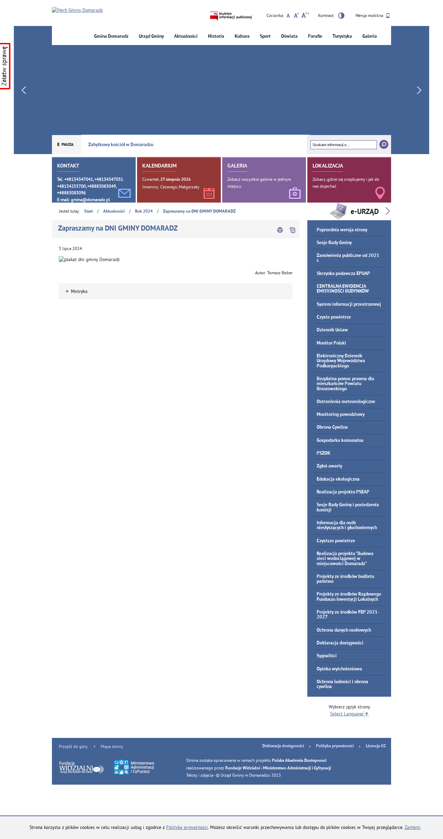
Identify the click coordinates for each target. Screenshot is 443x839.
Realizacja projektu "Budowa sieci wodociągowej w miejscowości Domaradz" (345, 559)
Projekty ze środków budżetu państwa (345, 579)
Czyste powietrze (334, 317)
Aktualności (186, 36)
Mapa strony (112, 746)
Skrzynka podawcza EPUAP (343, 274)
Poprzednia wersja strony (342, 230)
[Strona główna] (77, 10)
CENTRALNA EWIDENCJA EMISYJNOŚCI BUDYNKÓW (343, 289)
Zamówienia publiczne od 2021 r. (348, 258)
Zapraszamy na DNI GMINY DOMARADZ (199, 211)
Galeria (369, 36)
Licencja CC (376, 746)
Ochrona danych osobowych (344, 630)
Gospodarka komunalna (340, 441)
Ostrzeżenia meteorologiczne (346, 402)
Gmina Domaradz (111, 36)
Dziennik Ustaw (332, 330)
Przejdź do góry (73, 746)
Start (88, 211)
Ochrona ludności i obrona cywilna (342, 684)
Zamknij (413, 827)
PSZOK (323, 453)
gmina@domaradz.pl (90, 199)
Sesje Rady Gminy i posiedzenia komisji (348, 507)
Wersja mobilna (369, 15)
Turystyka (342, 36)
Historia (216, 36)
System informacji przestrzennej (349, 304)
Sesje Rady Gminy (334, 243)
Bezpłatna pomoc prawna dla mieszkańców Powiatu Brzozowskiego (345, 384)
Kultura (242, 36)
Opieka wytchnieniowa (339, 669)
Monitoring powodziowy (340, 415)
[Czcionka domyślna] (288, 16)
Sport (265, 36)
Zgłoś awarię (329, 466)
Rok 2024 (144, 211)
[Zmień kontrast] (341, 16)
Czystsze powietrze (336, 541)
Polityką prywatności (187, 827)
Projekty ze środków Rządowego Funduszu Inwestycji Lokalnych (349, 596)
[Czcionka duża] (305, 16)
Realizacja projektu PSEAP (343, 492)
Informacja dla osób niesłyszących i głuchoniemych (347, 525)
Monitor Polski (331, 343)
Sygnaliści (327, 656)
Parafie (315, 36)
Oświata (289, 36)
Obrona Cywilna (332, 427)
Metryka (77, 292)
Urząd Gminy (151, 36)
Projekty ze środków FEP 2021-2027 (348, 614)
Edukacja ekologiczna (338, 479)
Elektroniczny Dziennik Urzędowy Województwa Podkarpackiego (341, 361)
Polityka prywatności (335, 746)
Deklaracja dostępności (340, 643)
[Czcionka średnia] (296, 16)
